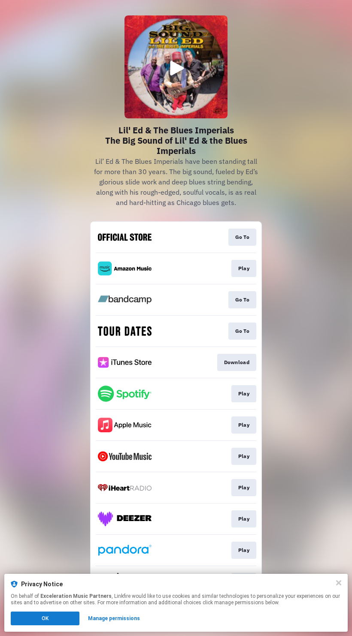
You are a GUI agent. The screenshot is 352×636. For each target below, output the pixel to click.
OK (45, 618)
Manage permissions (114, 618)
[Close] (339, 583)
